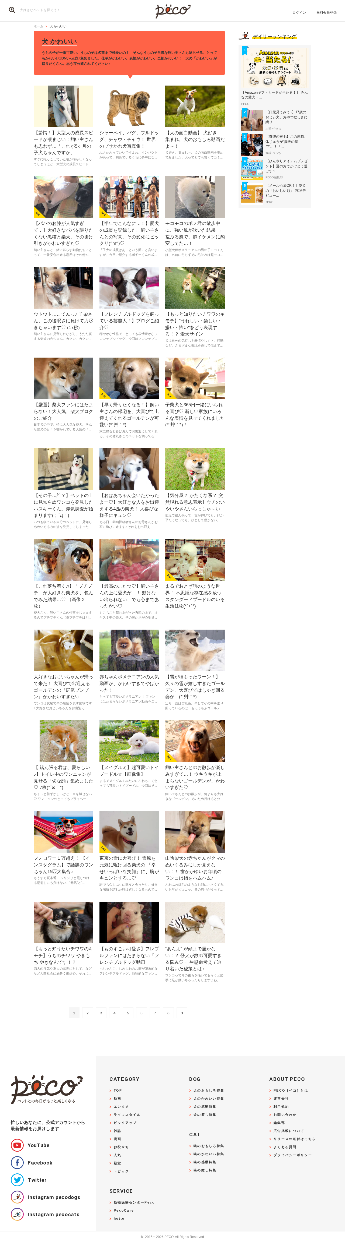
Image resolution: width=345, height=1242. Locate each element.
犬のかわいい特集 (209, 1098)
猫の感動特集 (205, 1162)
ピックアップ (125, 1123)
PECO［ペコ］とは (291, 1090)
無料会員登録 (326, 13)
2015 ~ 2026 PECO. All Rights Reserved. (172, 1237)
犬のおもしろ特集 (209, 1090)
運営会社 (281, 1098)
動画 (118, 1098)
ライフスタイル (127, 1115)
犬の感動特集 (205, 1107)
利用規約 (281, 1107)
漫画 (118, 1139)
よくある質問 (285, 1147)
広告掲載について (289, 1131)
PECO (172, 11)
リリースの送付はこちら (295, 1139)
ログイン (299, 13)
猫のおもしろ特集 (209, 1146)
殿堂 (118, 1163)
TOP (118, 1090)
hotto (119, 1218)
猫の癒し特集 (205, 1170)
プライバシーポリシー (293, 1155)
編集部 (279, 1123)
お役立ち (121, 1147)
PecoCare (124, 1210)
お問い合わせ (285, 1115)
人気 (118, 1155)
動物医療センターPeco (134, 1202)
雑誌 (118, 1131)
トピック (121, 1171)
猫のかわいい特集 (209, 1154)
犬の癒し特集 (205, 1115)
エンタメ (121, 1107)
